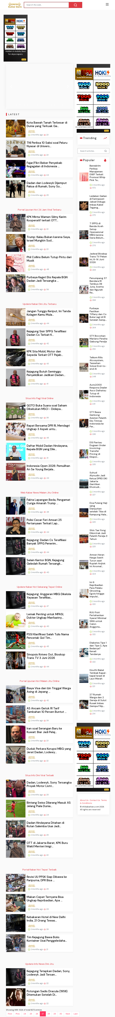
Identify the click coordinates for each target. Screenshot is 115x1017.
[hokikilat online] (21, 21)
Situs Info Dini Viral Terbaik (39, 775)
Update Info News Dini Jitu (39, 963)
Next (68, 1013)
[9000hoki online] (21, 34)
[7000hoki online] (10, 34)
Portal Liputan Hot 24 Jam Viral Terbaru (39, 209)
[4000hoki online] (10, 46)
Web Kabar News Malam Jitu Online (40, 492)
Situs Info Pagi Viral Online (39, 398)
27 (43, 1013)
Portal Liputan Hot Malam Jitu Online (39, 681)
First (10, 1013)
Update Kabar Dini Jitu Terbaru (39, 304)
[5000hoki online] (21, 27)
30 (61, 1013)
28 (49, 1013)
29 (55, 1013)
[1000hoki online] (10, 27)
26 (37, 1013)
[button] (11, 86)
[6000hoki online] (21, 46)
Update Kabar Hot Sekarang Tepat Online (39, 586)
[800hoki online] (10, 40)
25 (31, 1013)
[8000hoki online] (10, 21)
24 (25, 1013)
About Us (84, 800)
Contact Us (95, 800)
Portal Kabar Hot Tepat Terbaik (39, 869)
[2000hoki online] (21, 40)
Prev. (18, 1013)
